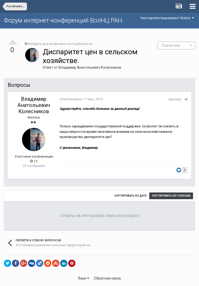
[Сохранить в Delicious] (39, 263)
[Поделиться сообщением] (185, 99)
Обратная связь (107, 278)
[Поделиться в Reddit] (47, 263)
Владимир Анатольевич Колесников (90, 67)
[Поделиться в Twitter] (7, 263)
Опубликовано (81, 99)
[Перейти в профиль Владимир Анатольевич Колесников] (32, 55)
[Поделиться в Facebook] (15, 263)
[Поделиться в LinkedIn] (63, 263)
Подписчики (171, 45)
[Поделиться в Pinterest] (71, 263)
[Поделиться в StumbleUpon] (55, 263)
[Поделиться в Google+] (23, 263)
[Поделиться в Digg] (31, 263)
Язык (82, 278)
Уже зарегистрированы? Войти (166, 18)
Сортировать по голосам (171, 195)
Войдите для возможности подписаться (60, 44)
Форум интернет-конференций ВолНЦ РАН (63, 20)
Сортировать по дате (130, 195)
